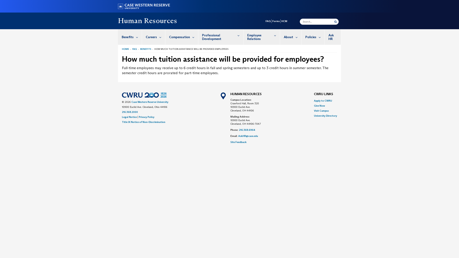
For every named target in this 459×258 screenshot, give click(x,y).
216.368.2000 (130, 112)
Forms (276, 21)
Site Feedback (238, 142)
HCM (284, 21)
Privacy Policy (146, 117)
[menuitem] (130, 37)
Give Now (319, 105)
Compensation (179, 37)
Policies (310, 37)
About (288, 37)
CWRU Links (323, 94)
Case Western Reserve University (149, 102)
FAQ (268, 21)
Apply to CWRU (323, 100)
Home (125, 49)
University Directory (325, 115)
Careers (151, 37)
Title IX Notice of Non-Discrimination (143, 122)
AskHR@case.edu (248, 136)
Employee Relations (254, 37)
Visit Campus (321, 110)
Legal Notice (129, 117)
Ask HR (331, 37)
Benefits (128, 37)
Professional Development (211, 37)
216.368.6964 (247, 130)
